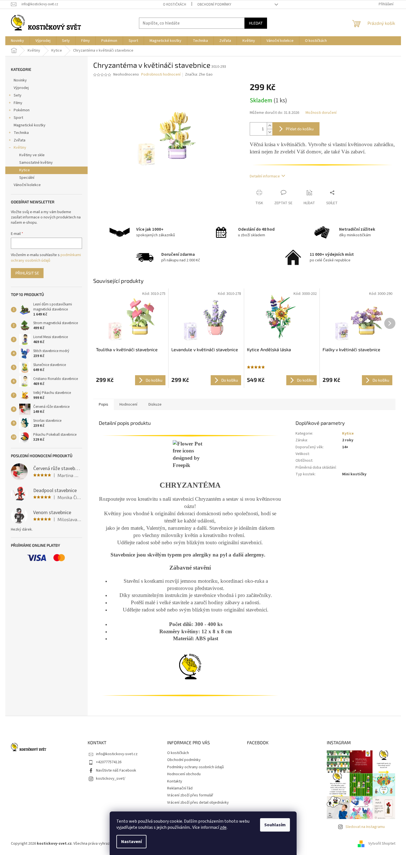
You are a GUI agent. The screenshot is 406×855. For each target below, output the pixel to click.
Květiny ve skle (32, 155)
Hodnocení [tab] (128, 404)
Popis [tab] (103, 404)
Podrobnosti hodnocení (161, 74)
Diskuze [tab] (155, 404)
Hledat (256, 23)
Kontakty (174, 781)
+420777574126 (108, 762)
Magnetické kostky (29, 125)
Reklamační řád (180, 788)
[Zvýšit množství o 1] (269, 125)
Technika (21, 133)
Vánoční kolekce (27, 185)
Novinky (20, 80)
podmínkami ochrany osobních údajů (46, 257)
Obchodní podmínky (214, 4)
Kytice (24, 170)
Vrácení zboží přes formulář (190, 795)
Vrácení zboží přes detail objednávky (198, 802)
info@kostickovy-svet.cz (117, 754)
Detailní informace (265, 176)
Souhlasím (275, 825)
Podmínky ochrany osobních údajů (195, 767)
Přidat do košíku (300, 128)
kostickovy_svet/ (110, 778)
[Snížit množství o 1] (269, 132)
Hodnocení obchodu (184, 774)
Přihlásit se (27, 273)
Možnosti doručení (321, 112)
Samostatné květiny (36, 162)
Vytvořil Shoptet (381, 843)
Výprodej (21, 88)
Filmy (18, 103)
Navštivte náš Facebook (116, 770)
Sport (18, 118)
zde (223, 827)
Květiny (20, 147)
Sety (17, 95)
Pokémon (22, 110)
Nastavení (131, 842)
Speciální (26, 177)
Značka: (199, 74)
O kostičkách (174, 4)
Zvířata (19, 140)
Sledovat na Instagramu (365, 827)
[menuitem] (17, 40)
